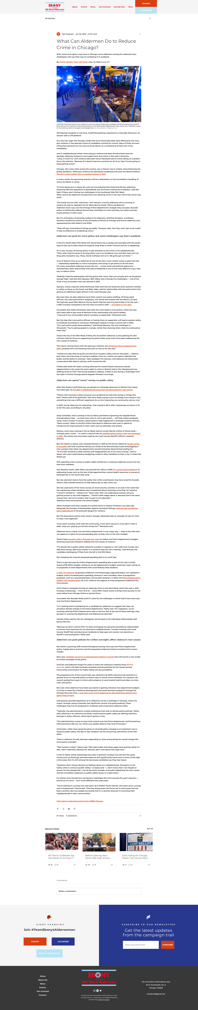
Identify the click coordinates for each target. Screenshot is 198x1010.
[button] (150, 18)
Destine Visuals (103, 999)
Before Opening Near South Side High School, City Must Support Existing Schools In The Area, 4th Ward (99, 856)
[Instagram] (94, 990)
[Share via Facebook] (58, 809)
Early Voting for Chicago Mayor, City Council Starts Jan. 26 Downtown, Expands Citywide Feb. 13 (135, 856)
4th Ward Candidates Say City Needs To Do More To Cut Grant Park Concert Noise (61, 856)
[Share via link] (74, 809)
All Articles (50, 18)
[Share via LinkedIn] (69, 809)
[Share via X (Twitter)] (63, 809)
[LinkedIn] (97, 990)
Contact (43, 995)
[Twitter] (100, 990)
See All (150, 829)
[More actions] (140, 34)
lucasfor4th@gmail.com (156, 994)
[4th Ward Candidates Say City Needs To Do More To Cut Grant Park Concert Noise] (61, 842)
